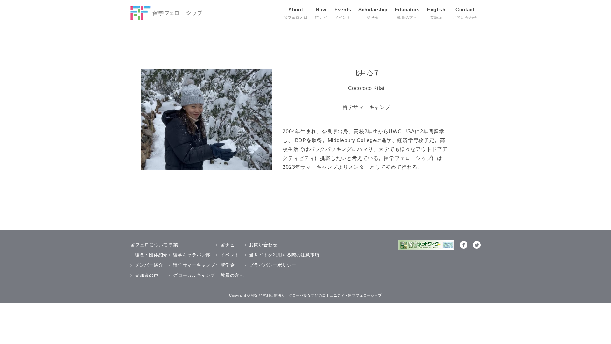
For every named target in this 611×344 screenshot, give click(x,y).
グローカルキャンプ (194, 275)
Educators (407, 13)
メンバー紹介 (149, 265)
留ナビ (228, 244)
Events (342, 13)
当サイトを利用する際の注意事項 (284, 254)
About (296, 13)
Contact (465, 13)
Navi (321, 13)
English (436, 13)
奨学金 (228, 265)
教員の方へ (232, 275)
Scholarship (373, 13)
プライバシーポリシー (272, 265)
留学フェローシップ (166, 13)
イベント (230, 254)
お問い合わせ (263, 244)
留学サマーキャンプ (194, 265)
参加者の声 (146, 275)
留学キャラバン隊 (192, 254)
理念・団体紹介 (151, 254)
